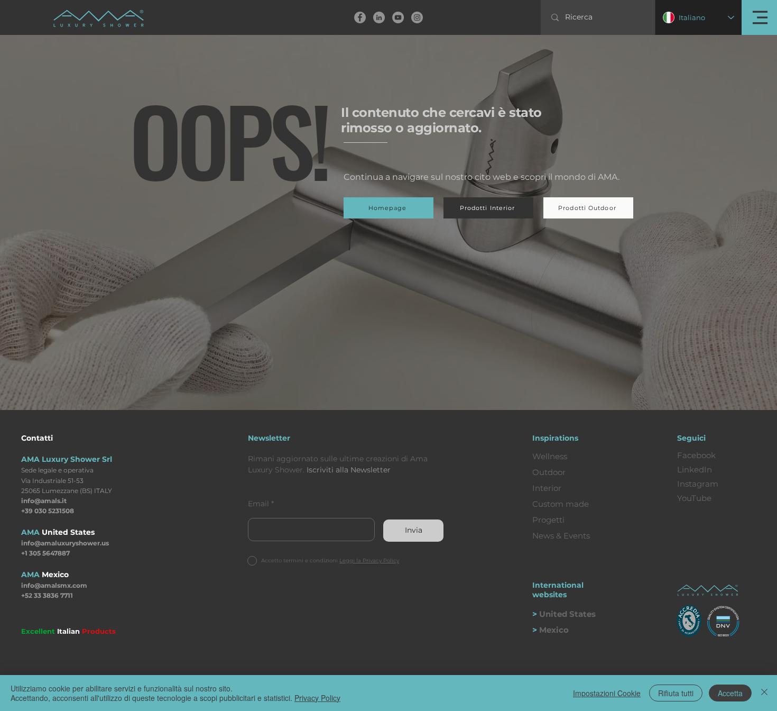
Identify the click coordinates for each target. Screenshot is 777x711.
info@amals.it (44, 501)
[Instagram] (417, 17)
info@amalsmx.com (54, 585)
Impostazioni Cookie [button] (607, 693)
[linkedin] (379, 17)
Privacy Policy (317, 697)
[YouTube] (398, 17)
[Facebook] (360, 17)
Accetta (730, 693)
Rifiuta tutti (675, 693)
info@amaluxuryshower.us (65, 543)
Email (258, 503)
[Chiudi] (764, 693)
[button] (759, 17)
